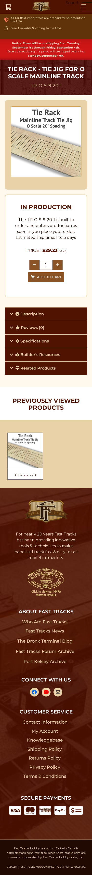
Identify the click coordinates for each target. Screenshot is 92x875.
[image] (46, 141)
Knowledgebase (45, 740)
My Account (45, 731)
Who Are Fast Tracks (44, 622)
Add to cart (49, 277)
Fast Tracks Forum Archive (45, 651)
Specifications (34, 341)
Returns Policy (45, 758)
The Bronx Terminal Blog (44, 641)
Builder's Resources (39, 354)
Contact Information (45, 722)
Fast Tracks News (45, 631)
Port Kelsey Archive (45, 661)
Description (31, 314)
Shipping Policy (44, 749)
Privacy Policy (44, 767)
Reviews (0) (32, 327)
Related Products (37, 368)
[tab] (46, 314)
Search (72, 2)
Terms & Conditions (44, 776)
